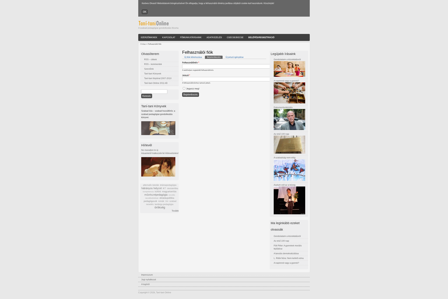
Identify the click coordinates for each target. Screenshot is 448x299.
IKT (164, 188)
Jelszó (186, 75)
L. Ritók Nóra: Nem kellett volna (289, 258)
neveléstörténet (151, 198)
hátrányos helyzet (151, 188)
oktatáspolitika (166, 198)
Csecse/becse (235, 37)
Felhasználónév (190, 62)
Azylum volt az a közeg (284, 185)
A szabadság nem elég (284, 157)
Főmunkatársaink (191, 37)
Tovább (175, 211)
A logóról (145, 284)
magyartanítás (169, 191)
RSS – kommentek (153, 64)
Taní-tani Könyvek (152, 73)
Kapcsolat (168, 37)
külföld (158, 191)
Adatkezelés (214, 37)
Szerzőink (149, 69)
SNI (166, 201)
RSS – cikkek (150, 59)
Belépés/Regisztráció (261, 37)
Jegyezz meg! (192, 88)
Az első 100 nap (281, 134)
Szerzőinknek (149, 37)
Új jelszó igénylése (235, 57)
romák (161, 201)
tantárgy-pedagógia (164, 204)
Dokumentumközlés (283, 107)
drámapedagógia (168, 185)
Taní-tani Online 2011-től (155, 83)
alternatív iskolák (151, 185)
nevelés (172, 195)
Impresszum (147, 275)
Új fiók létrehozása (193, 57)
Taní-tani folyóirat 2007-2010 (158, 78)
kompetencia (148, 192)
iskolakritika (172, 188)
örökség (160, 207)
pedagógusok (150, 201)
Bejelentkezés (215, 57)
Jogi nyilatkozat (148, 279)
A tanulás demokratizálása (286, 253)
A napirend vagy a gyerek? (286, 81)
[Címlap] (158, 25)
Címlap (143, 44)
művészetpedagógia (155, 194)
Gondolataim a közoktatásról (287, 59)
